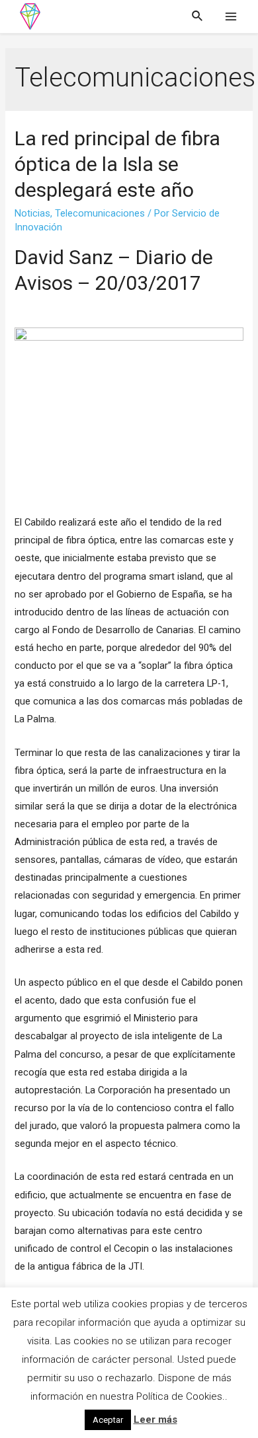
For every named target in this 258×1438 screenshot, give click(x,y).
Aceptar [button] (108, 1420)
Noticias (32, 213)
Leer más (155, 1419)
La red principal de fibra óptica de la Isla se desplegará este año (117, 164)
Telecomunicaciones (100, 213)
